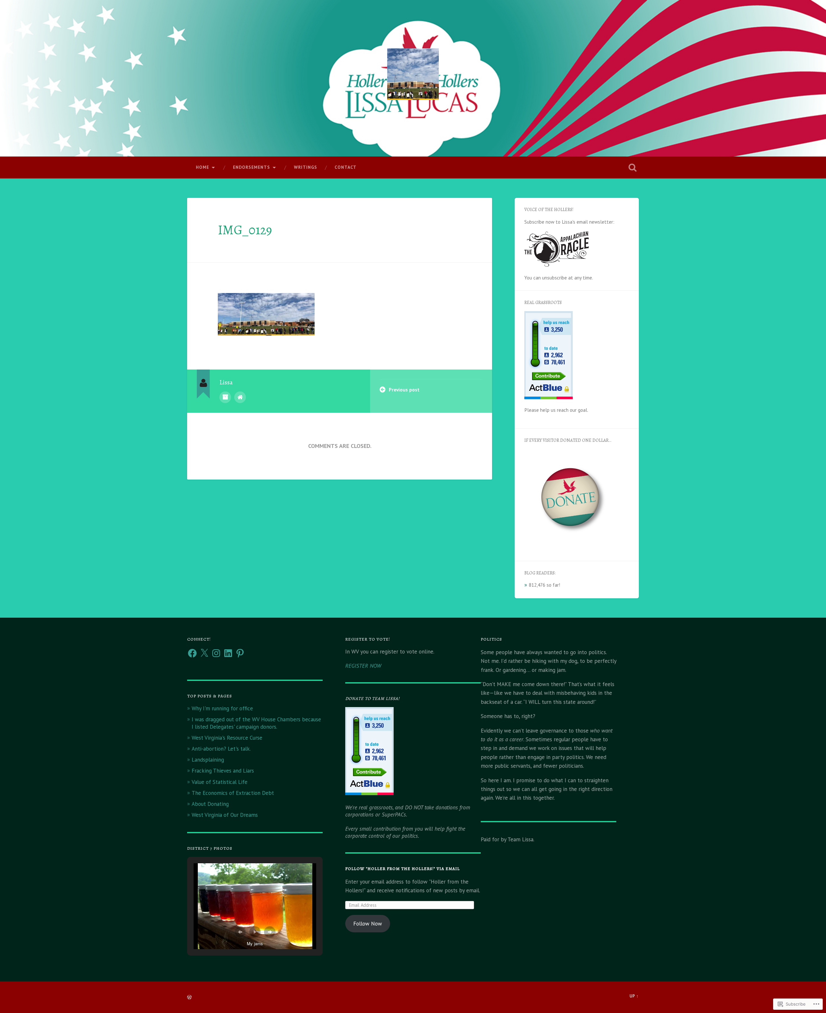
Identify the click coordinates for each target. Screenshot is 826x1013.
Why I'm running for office (222, 708)
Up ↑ (634, 996)
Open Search (632, 167)
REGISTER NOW (363, 665)
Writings (305, 167)
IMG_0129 (245, 230)
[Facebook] (192, 653)
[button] (240, 932)
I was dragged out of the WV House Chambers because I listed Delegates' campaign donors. (256, 723)
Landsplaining (208, 759)
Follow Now (367, 923)
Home (202, 167)
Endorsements (251, 167)
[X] (204, 653)
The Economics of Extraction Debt (233, 792)
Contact (346, 167)
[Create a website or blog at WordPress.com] (189, 997)
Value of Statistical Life (219, 781)
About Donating (210, 803)
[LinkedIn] (228, 653)
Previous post (404, 389)
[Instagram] (216, 653)
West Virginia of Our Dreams (225, 814)
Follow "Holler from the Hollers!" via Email (402, 869)
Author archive (225, 397)
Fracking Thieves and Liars (223, 770)
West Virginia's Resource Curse (227, 737)
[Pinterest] (240, 653)
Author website (240, 397)
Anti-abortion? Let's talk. (221, 748)
